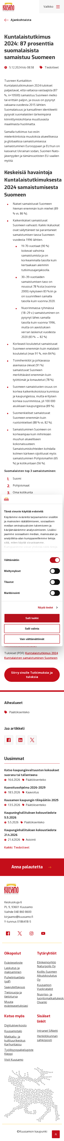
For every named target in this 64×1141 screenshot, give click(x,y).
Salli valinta (32, 628)
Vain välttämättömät (32, 639)
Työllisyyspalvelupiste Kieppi (18, 1052)
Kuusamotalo (13, 1031)
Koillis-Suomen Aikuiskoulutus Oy (47, 976)
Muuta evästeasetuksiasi (16, 1004)
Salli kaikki (32, 618)
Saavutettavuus (14, 987)
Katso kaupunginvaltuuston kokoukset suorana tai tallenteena (31, 772)
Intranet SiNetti (47, 1031)
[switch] (55, 571)
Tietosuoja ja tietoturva (13, 994)
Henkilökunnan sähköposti (47, 1038)
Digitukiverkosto (15, 1025)
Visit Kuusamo (13, 1060)
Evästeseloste (13, 963)
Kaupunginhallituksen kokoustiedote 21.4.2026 (30, 832)
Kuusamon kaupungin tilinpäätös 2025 (31, 800)
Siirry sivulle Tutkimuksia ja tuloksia (32, 675)
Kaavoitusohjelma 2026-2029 (25, 787)
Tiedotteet (52, 67)
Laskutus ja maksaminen (12, 970)
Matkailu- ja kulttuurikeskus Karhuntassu (14, 1041)
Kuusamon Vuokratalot (45, 987)
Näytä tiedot (45, 607)
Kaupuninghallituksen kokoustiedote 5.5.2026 (30, 815)
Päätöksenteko (19, 712)
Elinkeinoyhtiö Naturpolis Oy (46, 964)
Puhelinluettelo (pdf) (14, 979)
